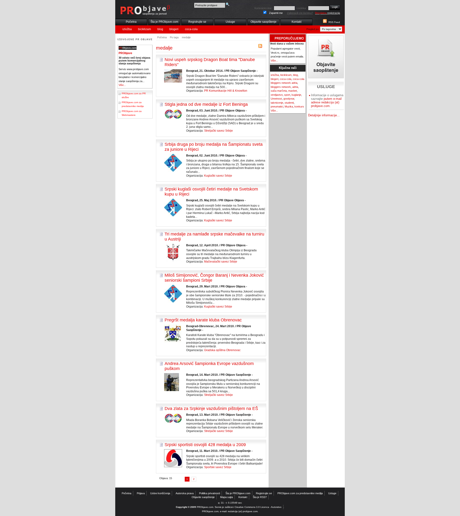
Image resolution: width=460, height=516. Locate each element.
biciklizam (144, 29)
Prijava (141, 493)
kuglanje (296, 94)
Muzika (289, 106)
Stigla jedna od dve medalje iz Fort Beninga (206, 104)
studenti (289, 102)
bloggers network (281, 86)
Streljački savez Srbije (218, 130)
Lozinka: (301, 8)
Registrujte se (197, 21)
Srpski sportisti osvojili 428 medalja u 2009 (205, 444)
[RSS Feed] (324, 22)
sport (287, 94)
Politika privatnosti (209, 493)
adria (295, 86)
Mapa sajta (226, 497)
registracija (327, 12)
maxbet (292, 90)
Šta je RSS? (260, 497)
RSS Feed (334, 22)
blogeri (173, 29)
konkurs (299, 106)
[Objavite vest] (326, 57)
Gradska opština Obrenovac (222, 350)
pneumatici (277, 106)
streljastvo (277, 94)
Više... (122, 85)
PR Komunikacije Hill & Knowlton (225, 90)
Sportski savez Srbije (217, 467)
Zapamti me (276, 12)
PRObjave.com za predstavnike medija (300, 493)
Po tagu (174, 37)
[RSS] (260, 47)
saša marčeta (279, 90)
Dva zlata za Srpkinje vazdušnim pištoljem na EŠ (211, 408)
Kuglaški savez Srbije (218, 175)
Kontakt (296, 21)
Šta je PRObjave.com (164, 21)
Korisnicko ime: (263, 8)
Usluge (230, 21)
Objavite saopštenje (263, 21)
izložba (127, 29)
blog (160, 29)
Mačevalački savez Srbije (220, 261)
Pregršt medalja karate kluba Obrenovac (203, 320)
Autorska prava (185, 493)
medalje (186, 37)
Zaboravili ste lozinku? (300, 12)
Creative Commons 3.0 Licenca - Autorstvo (258, 507)
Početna (131, 21)
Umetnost (276, 98)
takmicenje (277, 102)
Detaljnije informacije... (324, 115)
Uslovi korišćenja (160, 493)
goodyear (288, 98)
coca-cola (191, 29)
